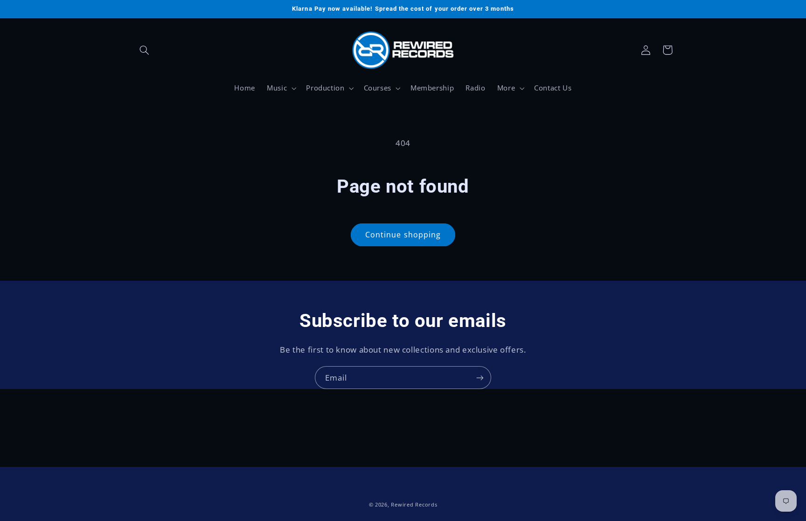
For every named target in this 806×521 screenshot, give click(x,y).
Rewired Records (414, 504)
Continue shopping (403, 234)
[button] (144, 50)
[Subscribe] (480, 377)
